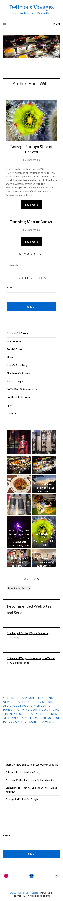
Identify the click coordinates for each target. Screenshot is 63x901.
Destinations (14, 341)
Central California (17, 333)
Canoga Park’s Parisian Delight (22, 799)
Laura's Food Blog (17, 365)
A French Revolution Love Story (23, 772)
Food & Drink (14, 349)
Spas (9, 405)
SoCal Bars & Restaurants (22, 389)
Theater (11, 412)
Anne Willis (33, 159)
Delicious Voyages (31, 7)
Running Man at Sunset (31, 222)
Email (11, 287)
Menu (56, 23)
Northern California (18, 373)
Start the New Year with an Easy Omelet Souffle (32, 764)
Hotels (11, 357)
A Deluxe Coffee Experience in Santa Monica (30, 779)
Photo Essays (15, 381)
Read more (31, 204)
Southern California (18, 397)
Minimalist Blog (21, 895)
